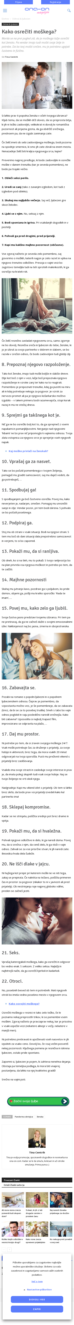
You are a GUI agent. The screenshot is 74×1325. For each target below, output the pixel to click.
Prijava (18, 2)
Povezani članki (12, 1180)
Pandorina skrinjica (24, 1116)
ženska (40, 1116)
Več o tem (37, 1281)
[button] (69, 10)
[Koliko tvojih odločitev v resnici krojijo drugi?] (13, 1229)
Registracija (55, 2)
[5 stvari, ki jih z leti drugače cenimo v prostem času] (37, 1199)
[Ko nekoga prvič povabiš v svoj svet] (61, 1229)
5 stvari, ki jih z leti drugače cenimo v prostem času (34, 1213)
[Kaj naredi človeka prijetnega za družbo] (61, 1199)
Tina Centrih (11, 57)
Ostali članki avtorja (14, 1185)
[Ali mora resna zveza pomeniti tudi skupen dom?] (13, 1199)
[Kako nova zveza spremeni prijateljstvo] (37, 1229)
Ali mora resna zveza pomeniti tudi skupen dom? (11, 1213)
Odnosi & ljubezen (10, 24)
